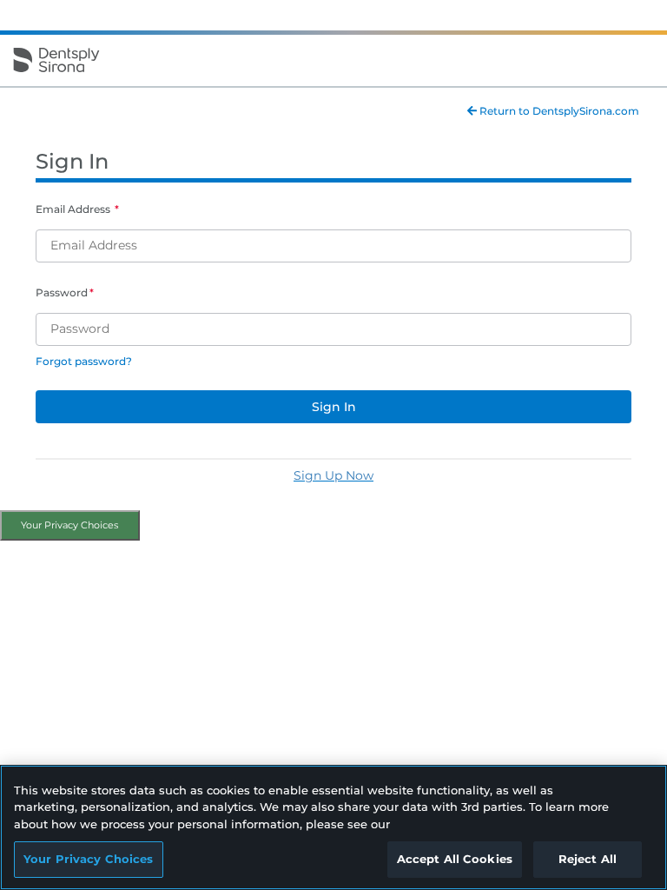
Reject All (587, 859)
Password (62, 292)
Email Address (74, 209)
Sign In (334, 407)
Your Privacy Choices (69, 525)
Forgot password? (84, 361)
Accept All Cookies (454, 859)
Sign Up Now (333, 475)
